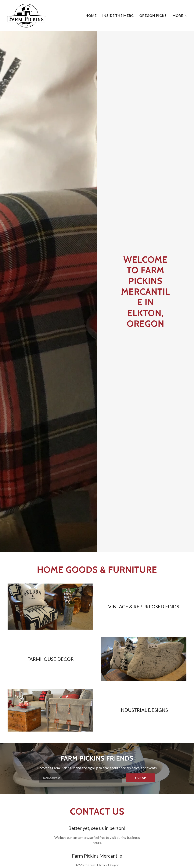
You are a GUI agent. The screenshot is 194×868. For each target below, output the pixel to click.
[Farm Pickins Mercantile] (26, 15)
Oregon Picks (153, 15)
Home (91, 15)
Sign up (140, 777)
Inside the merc (118, 15)
